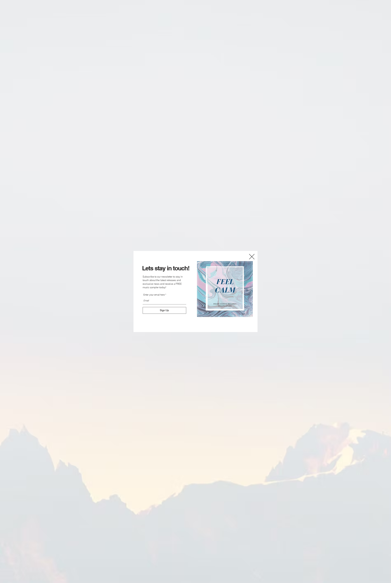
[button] (251, 256)
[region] (225, 289)
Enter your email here (154, 295)
